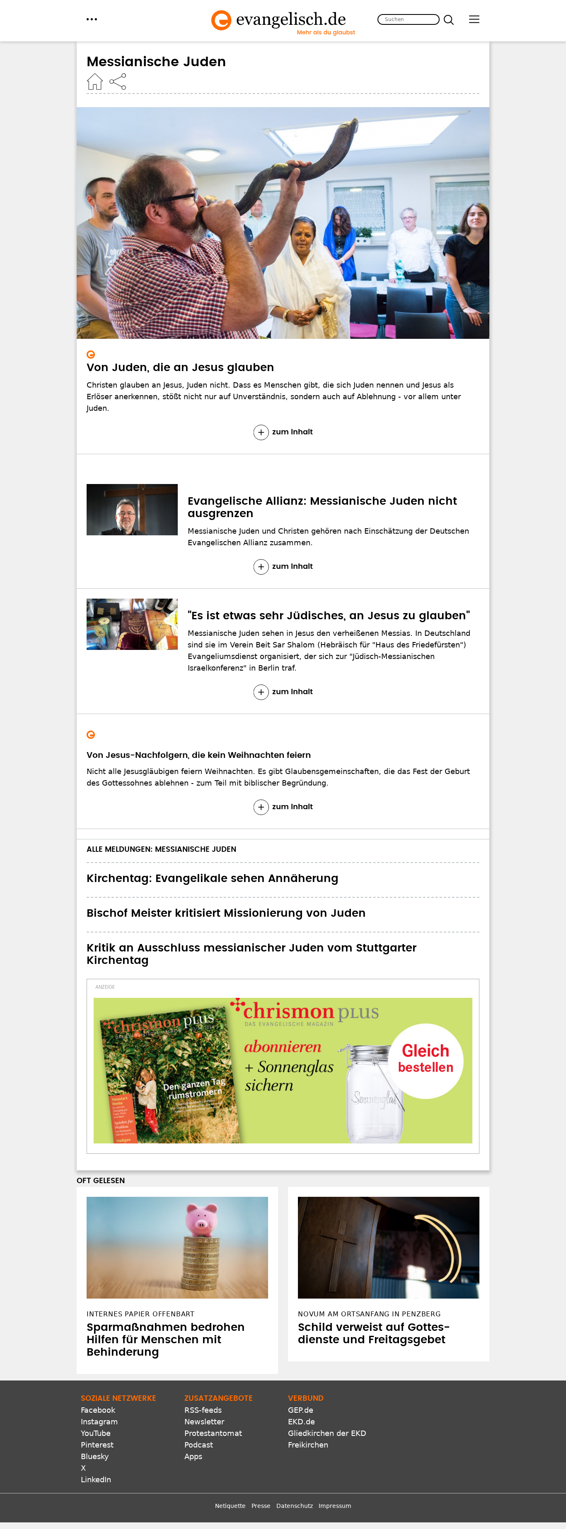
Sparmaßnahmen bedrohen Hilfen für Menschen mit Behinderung (166, 1340)
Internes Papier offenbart (141, 1314)
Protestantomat (213, 1433)
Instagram (99, 1421)
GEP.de (300, 1410)
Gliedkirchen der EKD (327, 1433)
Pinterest (97, 1444)
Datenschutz (294, 1506)
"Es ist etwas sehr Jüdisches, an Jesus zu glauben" (329, 616)
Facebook (98, 1410)
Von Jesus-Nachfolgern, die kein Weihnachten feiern (199, 755)
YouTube (96, 1433)
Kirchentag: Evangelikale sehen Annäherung (213, 878)
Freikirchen (308, 1444)
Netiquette (230, 1506)
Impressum (335, 1506)
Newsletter (204, 1421)
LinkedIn (96, 1479)
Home (95, 81)
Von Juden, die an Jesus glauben (180, 367)
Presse (261, 1506)
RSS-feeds (203, 1410)
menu (92, 19)
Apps (193, 1456)
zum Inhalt (292, 432)
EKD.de (301, 1421)
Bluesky (95, 1456)
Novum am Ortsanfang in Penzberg (369, 1314)
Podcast (198, 1444)
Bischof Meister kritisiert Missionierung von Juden (226, 913)
